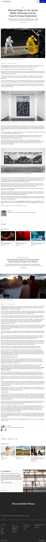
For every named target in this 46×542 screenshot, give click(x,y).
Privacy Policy (14, 530)
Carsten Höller (8, 368)
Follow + (13, 456)
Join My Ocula (42, 1)
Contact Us (2, 533)
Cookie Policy (14, 531)
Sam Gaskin (4, 63)
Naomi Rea (4, 304)
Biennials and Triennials (24, 257)
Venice (3, 306)
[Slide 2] (11, 490)
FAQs (24, 528)
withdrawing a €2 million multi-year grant (34, 415)
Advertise (2, 528)
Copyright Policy (14, 528)
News (23, 7)
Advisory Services (26, 526)
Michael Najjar (6, 65)
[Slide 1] (4, 490)
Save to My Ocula (23, 22)
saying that (23, 419)
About (2, 526)
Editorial (2, 530)
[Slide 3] (19, 490)
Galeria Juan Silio (21, 201)
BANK (33, 202)
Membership (37, 527)
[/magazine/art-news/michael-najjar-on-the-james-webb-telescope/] (7, 1)
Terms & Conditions (15, 526)
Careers (2, 531)
